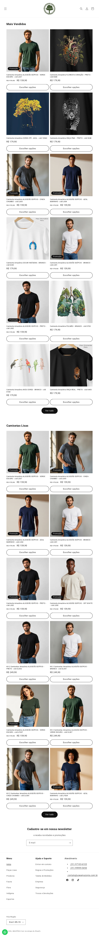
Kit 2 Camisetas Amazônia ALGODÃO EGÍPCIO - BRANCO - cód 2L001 (69, 668)
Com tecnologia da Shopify (30, 931)
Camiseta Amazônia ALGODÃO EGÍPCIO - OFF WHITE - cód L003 (71, 604)
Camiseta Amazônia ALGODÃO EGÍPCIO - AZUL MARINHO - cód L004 (69, 200)
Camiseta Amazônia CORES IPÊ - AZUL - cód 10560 (26, 138)
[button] (5, 9)
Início (8, 864)
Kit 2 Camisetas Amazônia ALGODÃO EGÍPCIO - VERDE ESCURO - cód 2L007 (69, 731)
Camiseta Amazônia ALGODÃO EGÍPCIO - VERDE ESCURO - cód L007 (25, 76)
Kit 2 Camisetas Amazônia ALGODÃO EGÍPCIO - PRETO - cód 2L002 (25, 668)
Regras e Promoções (44, 870)
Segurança (40, 888)
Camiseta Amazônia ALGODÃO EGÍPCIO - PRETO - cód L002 (26, 327)
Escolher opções (27, 87)
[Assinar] (70, 843)
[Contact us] (5, 932)
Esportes (10, 899)
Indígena (10, 893)
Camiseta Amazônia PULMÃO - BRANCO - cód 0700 (70, 326)
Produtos (10, 876)
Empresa (39, 882)
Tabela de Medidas (43, 876)
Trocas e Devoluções (44, 893)
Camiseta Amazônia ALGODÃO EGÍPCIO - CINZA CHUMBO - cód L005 (25, 200)
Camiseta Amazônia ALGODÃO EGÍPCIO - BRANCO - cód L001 (70, 264)
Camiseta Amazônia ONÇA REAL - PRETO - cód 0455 (71, 390)
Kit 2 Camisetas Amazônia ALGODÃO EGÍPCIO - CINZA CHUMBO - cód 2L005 (25, 794)
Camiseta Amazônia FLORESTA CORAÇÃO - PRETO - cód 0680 (70, 76)
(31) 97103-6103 (78, 864)
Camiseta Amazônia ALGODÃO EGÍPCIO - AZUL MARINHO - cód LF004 (69, 794)
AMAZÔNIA (17, 931)
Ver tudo (49, 411)
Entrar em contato (43, 864)
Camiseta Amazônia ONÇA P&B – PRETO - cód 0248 (70, 138)
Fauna (9, 882)
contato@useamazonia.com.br (82, 875)
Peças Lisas (11, 870)
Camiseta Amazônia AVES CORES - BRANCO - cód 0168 (26, 391)
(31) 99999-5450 (78, 868)
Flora (8, 888)
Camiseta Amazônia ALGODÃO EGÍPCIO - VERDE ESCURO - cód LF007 (25, 731)
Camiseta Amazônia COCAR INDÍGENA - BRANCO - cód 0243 (26, 264)
